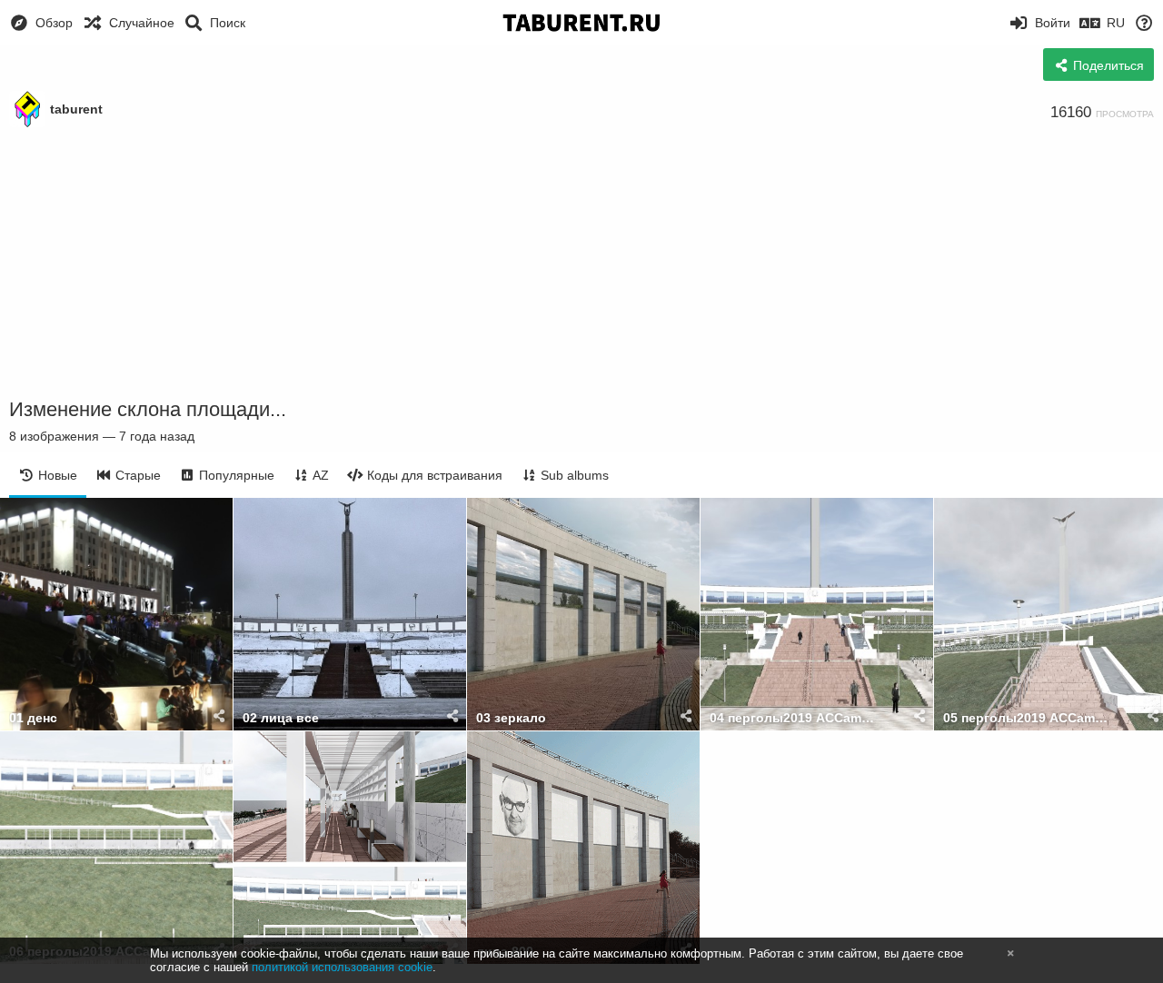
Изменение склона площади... (147, 409)
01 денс (33, 718)
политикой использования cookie (342, 967)
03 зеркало (511, 718)
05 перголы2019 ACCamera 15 (1027, 718)
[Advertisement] (581, 263)
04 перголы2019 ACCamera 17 (794, 718)
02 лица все (281, 718)
